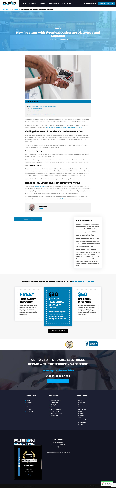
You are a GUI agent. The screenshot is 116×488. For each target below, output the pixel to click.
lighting (91, 252)
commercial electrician (88, 226)
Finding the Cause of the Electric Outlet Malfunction (42, 106)
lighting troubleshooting (81, 254)
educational (81, 229)
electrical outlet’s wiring (41, 186)
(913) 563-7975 (89, 3)
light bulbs (85, 252)
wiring (77, 265)
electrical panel (84, 232)
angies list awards (79, 224)
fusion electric (88, 241)
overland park (93, 256)
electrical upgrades (84, 238)
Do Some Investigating (36, 108)
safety (78, 261)
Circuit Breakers (79, 226)
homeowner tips (87, 244)
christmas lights (96, 224)
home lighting (78, 243)
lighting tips (96, 252)
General (58, 29)
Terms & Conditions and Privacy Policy (58, 452)
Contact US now (28, 219)
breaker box (85, 224)
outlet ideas (83, 256)
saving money (93, 261)
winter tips (96, 263)
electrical (88, 228)
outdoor (88, 254)
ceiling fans (90, 224)
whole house (91, 263)
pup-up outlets (86, 258)
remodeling (92, 259)
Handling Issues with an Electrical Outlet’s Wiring (42, 114)
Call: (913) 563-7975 (58, 376)
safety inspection (84, 261)
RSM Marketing (93, 486)
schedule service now (106, 3)
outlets (88, 257)
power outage (81, 258)
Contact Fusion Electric (66, 199)
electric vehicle (79, 241)
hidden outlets (96, 241)
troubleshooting (84, 263)
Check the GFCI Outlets (36, 111)
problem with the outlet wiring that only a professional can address (64, 127)
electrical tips (88, 235)
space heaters (78, 263)
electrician (95, 238)
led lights (88, 249)
